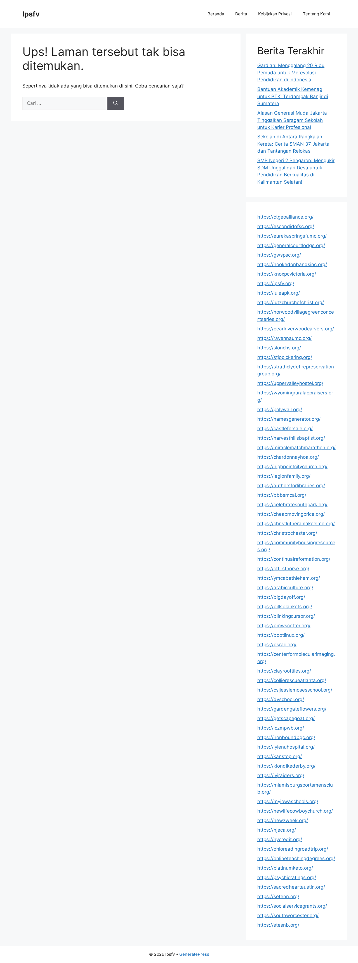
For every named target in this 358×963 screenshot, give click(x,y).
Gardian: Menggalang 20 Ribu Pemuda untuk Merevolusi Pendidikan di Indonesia (290, 72)
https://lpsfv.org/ (275, 283)
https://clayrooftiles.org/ (284, 671)
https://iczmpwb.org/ (280, 728)
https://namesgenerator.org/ (289, 419)
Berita (241, 13)
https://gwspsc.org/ (279, 255)
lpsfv (31, 14)
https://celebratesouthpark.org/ (292, 504)
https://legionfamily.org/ (283, 476)
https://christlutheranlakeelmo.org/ (296, 523)
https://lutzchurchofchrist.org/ (290, 302)
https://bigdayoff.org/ (281, 597)
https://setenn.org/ (278, 896)
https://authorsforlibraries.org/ (291, 485)
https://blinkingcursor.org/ (286, 616)
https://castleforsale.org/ (285, 428)
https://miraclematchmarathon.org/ (296, 447)
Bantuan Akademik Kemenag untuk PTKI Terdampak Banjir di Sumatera (292, 96)
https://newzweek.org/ (282, 820)
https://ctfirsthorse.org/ (283, 568)
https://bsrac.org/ (276, 644)
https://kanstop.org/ (279, 756)
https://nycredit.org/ (279, 839)
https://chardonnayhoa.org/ (288, 457)
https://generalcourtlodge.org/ (291, 245)
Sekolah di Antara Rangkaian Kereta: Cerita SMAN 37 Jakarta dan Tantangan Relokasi (293, 144)
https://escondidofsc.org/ (285, 226)
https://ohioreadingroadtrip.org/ (292, 849)
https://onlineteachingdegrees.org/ (296, 858)
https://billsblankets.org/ (284, 606)
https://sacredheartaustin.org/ (291, 887)
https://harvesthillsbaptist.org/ (291, 438)
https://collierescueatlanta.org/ (291, 680)
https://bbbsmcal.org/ (281, 495)
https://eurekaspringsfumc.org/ (292, 236)
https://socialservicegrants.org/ (292, 906)
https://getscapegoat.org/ (286, 718)
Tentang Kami (316, 13)
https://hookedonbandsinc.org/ (292, 264)
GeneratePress (194, 954)
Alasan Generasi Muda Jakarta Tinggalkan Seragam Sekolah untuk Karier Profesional (292, 120)
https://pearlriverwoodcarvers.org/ (295, 329)
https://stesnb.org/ (278, 925)
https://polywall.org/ (279, 409)
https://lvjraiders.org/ (280, 775)
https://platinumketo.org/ (285, 868)
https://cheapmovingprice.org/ (291, 514)
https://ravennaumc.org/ (284, 338)
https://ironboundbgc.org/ (286, 737)
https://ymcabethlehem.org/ (288, 578)
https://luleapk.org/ (278, 293)
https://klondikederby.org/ (286, 766)
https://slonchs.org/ (279, 348)
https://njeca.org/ (276, 830)
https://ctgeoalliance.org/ (285, 217)
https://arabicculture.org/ (285, 587)
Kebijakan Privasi (275, 13)
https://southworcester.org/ (288, 915)
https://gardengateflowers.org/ (291, 709)
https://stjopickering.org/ (284, 357)
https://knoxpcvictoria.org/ (286, 274)
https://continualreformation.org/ (293, 559)
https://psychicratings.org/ (286, 877)
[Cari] (115, 103)
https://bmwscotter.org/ (283, 625)
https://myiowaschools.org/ (287, 801)
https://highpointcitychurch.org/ (292, 466)
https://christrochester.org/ (287, 533)
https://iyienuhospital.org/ (286, 747)
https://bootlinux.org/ (281, 635)
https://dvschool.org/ (280, 699)
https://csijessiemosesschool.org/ (294, 690)
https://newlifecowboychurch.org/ (295, 811)
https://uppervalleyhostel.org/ (290, 383)
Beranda (216, 13)
